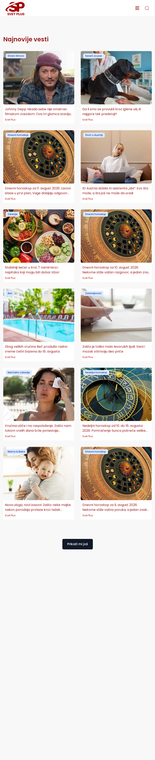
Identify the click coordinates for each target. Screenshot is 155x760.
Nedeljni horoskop (96, 372)
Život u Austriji (94, 135)
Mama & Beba (16, 451)
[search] (147, 8)
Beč (10, 293)
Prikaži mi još (77, 544)
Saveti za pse (93, 56)
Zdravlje (13, 214)
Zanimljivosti (93, 293)
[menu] (137, 8)
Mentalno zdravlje (19, 372)
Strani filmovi (16, 56)
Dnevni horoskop (18, 135)
